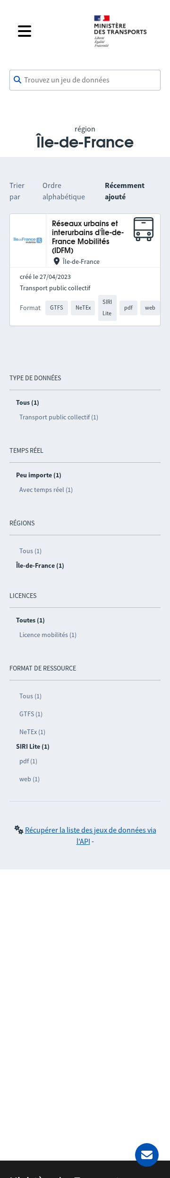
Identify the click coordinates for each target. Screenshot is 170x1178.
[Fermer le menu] (48, 31)
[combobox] (85, 80)
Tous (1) (30, 551)
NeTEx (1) (32, 732)
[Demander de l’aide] (147, 1155)
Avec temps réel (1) (46, 489)
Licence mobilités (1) (47, 634)
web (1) (29, 779)
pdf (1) (28, 761)
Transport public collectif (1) (58, 417)
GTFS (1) (30, 714)
